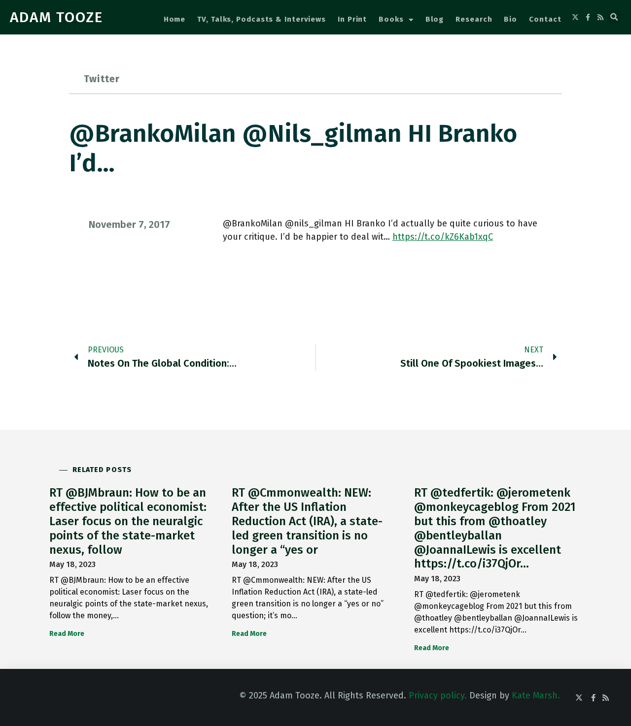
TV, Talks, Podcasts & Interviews (261, 19)
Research (474, 19)
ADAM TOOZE (56, 17)
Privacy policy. (438, 695)
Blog (434, 19)
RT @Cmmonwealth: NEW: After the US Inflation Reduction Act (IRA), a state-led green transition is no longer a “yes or (307, 521)
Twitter (102, 79)
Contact (545, 19)
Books (391, 19)
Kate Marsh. (536, 695)
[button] (614, 17)
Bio (510, 19)
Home (175, 19)
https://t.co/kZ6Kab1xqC (442, 236)
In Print (352, 19)
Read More (66, 634)
